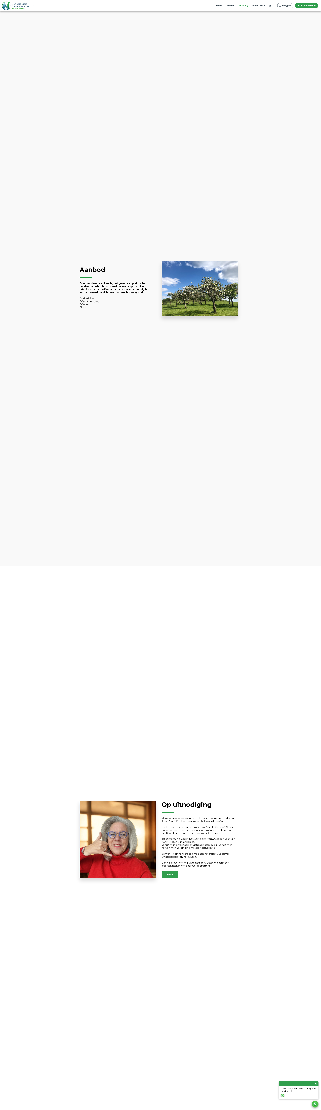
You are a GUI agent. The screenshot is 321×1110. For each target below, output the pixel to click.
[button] (259, 6)
